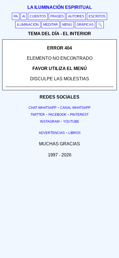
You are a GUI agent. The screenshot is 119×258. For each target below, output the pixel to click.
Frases (57, 16)
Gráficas (85, 25)
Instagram (50, 121)
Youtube (71, 121)
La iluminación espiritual (59, 7)
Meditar (50, 25)
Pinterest (79, 115)
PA (16, 16)
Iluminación (28, 25)
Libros (74, 133)
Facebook (57, 115)
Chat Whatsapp (42, 108)
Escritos (97, 16)
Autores (76, 16)
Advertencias (52, 133)
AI (23, 16)
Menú (67, 25)
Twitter (37, 115)
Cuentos (38, 16)
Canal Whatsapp (75, 108)
